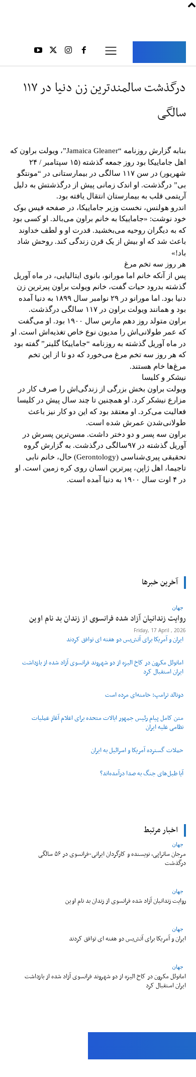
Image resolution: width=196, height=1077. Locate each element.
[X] (53, 51)
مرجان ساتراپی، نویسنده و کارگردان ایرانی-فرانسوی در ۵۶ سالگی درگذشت (112, 858)
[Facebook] (83, 51)
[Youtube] (37, 51)
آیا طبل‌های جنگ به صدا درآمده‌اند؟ (141, 773)
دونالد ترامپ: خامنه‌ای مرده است (144, 695)
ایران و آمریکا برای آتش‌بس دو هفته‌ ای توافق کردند (124, 639)
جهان (177, 844)
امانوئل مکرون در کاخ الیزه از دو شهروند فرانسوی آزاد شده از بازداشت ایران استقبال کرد (102, 667)
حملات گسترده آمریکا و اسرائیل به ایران (137, 750)
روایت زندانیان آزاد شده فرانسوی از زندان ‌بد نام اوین (125, 901)
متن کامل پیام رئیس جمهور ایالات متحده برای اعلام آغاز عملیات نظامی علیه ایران (107, 722)
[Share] (54, 1068)
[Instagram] (68, 51)
